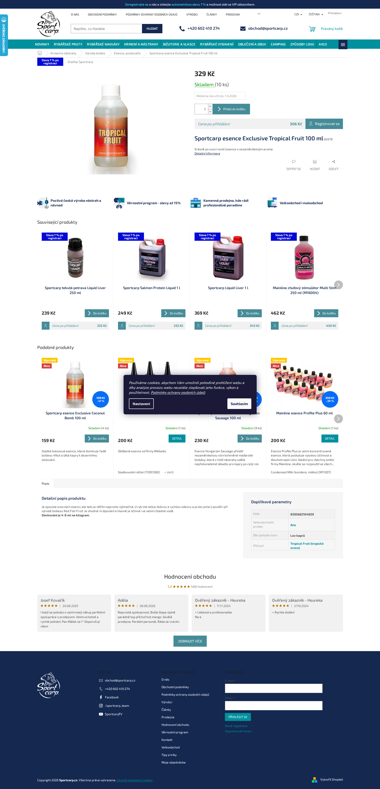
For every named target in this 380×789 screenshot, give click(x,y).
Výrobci (192, 14)
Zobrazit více (190, 641)
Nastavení (141, 403)
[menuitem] (42, 44)
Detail (177, 438)
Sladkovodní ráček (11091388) (139, 472)
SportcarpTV (113, 714)
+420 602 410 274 (117, 689)
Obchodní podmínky (102, 14)
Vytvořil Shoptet (331, 779)
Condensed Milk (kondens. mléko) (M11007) (301, 472)
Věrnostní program (174, 732)
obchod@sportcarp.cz (120, 680)
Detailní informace (207, 153)
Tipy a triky (169, 755)
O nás (75, 14)
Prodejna (233, 14)
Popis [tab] (45, 483)
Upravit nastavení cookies (135, 780)
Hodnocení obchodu (190, 576)
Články (212, 14)
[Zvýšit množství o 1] (210, 106)
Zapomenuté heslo (238, 731)
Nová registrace (236, 726)
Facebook (112, 697)
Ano (293, 525)
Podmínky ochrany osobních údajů (178, 392)
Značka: (80, 62)
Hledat (152, 28)
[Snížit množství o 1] (210, 111)
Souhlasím (239, 403)
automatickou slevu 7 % (188, 4)
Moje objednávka (173, 762)
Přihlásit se (237, 717)
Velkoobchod (170, 747)
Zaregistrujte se (136, 4)
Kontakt (166, 740)
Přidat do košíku (234, 109)
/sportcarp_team (117, 705)
